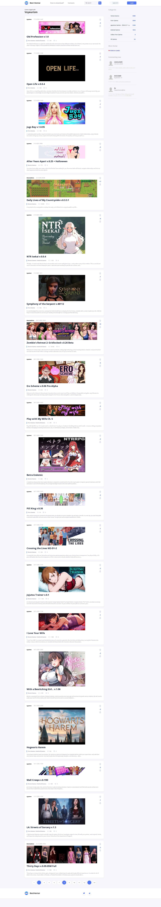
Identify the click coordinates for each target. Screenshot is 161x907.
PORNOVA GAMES (115, 50)
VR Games (114, 39)
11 (79, 882)
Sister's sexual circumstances (123, 81)
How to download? (57, 3)
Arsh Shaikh (117, 76)
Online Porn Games (116, 34)
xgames (29, 19)
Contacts (71, 3)
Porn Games (114, 20)
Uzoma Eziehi (118, 62)
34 (94, 882)
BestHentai (35, 893)
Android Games (115, 30)
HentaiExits (30, 178)
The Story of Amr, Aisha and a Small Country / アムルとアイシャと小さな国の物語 (121, 94)
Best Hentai (35, 3)
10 (74, 882)
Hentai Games (115, 16)
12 (84, 882)
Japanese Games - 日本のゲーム (120, 25)
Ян (115, 88)
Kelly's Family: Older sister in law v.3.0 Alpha (121, 68)
